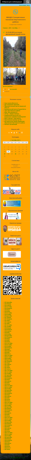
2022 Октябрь (8, 387)
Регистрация (22, 5)
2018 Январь (7, 328)
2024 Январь (7, 408)
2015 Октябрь (8, 307)
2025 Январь (7, 423)
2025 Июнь (7, 431)
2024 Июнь (7, 416)
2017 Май (6, 323)
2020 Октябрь (8, 357)
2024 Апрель (7, 413)
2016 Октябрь (8, 313)
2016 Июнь (7, 311)
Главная (5, 28)
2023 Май (6, 397)
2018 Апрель (7, 331)
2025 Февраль (8, 425)
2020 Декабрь (8, 360)
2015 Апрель (7, 305)
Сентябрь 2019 (15, 140)
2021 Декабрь (8, 375)
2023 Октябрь (8, 404)
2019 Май (6, 340)
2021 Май (6, 366)
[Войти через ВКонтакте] (11, 132)
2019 (10, 28)
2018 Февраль (8, 329)
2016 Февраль (8, 308)
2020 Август (7, 354)
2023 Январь (7, 391)
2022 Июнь (7, 384)
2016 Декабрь (8, 316)
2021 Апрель (7, 364)
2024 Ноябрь (7, 420)
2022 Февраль (8, 378)
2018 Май (6, 332)
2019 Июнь (7, 341)
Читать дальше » (8, 86)
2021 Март (7, 363)
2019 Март (7, 338)
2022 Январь (7, 376)
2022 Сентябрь (8, 385)
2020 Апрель (7, 350)
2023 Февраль (8, 393)
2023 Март (7, 394)
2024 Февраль (8, 410)
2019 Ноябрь (7, 346)
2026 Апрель (7, 443)
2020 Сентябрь (8, 355)
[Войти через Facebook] (14, 132)
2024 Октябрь (8, 419)
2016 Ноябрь (7, 314)
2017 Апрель (7, 322)
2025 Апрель (7, 428)
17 (8, 151)
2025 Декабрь (8, 437)
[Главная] (15, 14)
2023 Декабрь (8, 407)
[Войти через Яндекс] (17, 132)
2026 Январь (7, 438)
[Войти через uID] (9, 132)
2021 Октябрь (8, 372)
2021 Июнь (7, 367)
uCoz (23, 457)
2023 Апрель (7, 396)
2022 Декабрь (8, 390)
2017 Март (7, 320)
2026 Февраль (8, 440)
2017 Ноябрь (7, 326)
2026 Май (6, 445)
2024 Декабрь (8, 422)
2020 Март (7, 349)
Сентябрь (15, 28)
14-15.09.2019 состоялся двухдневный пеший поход (15, 33)
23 (4, 154)
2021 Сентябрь (8, 370)
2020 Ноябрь (7, 358)
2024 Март (7, 411)
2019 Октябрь (8, 344)
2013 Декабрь (8, 302)
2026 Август (7, 448)
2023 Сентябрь (8, 402)
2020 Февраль (8, 347)
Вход (28, 5)
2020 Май (6, 352)
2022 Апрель (7, 381)
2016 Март (7, 310)
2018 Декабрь (8, 335)
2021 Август (7, 369)
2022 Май (6, 382)
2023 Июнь (7, 399)
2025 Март (7, 426)
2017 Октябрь (8, 325)
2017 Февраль (8, 319)
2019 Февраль (8, 337)
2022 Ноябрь (7, 388)
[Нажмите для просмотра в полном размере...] (14, 66)
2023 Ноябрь (7, 405)
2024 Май (6, 414)
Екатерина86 (13, 89)
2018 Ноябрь (7, 334)
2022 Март (7, 379)
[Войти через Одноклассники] (22, 132)
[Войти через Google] (19, 132)
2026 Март (7, 441)
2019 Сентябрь (8, 343)
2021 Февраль (8, 361)
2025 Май (6, 429)
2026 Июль (7, 446)
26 (15, 154)
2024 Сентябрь (8, 417)
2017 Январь (7, 317)
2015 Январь (7, 303)
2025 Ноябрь (7, 435)
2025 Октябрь (8, 434)
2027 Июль (7, 449)
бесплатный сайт (16, 457)
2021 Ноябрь (7, 373)
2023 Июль (7, 401)
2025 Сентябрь (8, 432)
